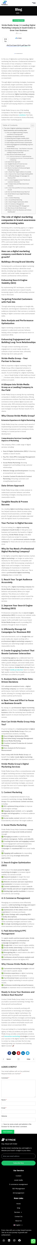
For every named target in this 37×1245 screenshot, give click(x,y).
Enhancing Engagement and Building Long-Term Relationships (20, 145)
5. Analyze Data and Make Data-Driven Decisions (18, 185)
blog (18, 1208)
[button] (18, 1212)
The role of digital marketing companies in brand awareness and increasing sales (17, 129)
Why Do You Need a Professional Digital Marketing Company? (19, 169)
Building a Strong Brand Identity (16, 136)
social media (18, 1180)
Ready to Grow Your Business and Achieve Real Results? (19, 211)
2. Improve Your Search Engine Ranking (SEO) (20, 174)
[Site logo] (4, 3)
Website (4, 1116)
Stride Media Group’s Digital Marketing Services (18, 195)
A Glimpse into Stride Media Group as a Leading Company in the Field (18, 151)
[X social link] (14, 1053)
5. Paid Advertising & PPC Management (18, 206)
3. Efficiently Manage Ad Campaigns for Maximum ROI (18, 177)
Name (4, 1100)
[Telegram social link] (28, 1053)
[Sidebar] (2, 375)
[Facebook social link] (9, 1053)
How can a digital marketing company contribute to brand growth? (17, 133)
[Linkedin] (9, 1240)
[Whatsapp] (3, 1240)
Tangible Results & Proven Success (17, 164)
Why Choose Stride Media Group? (16, 154)
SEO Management (18, 1189)
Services (17, 1212)
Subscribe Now (18, 1163)
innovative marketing (12, 1036)
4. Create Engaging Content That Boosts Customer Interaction (19, 181)
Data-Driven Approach (14, 162)
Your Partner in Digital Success (16, 166)
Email (3, 1108)
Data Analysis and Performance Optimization (19, 142)
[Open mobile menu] (34, 3)
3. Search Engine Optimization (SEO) (18, 202)
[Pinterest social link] (18, 1053)
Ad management (18, 1193)
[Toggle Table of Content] (31, 125)
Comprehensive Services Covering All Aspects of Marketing (21, 159)
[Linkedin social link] (23, 1053)
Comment (5, 1078)
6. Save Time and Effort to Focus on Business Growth (20, 189)
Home (17, 13)
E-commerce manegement (18, 1184)
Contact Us (18, 1216)
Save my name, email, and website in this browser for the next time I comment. (16, 1125)
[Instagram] (14, 1240)
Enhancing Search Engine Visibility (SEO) (18, 138)
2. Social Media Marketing (15, 200)
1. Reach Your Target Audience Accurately (19, 172)
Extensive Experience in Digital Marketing (20, 156)
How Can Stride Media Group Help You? (19, 192)
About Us (18, 1221)
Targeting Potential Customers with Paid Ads (19, 140)
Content (18, 1176)
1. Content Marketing (13, 198)
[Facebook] (19, 1240)
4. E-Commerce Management (16, 204)
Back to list (18, 1059)
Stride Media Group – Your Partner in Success (20, 148)
